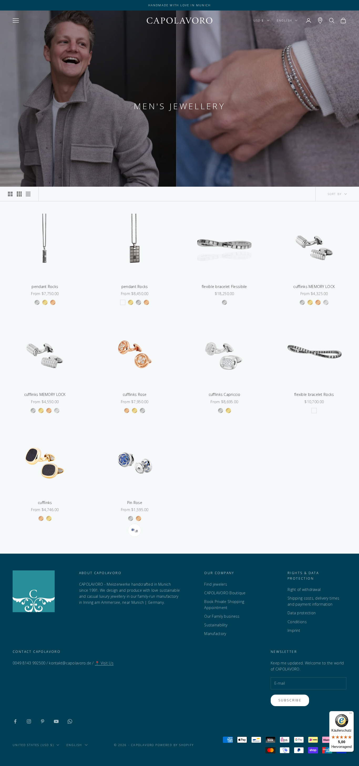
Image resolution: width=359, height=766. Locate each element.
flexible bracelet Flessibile (224, 286)
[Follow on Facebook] (15, 721)
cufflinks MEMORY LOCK (314, 286)
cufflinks (45, 502)
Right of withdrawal (304, 589)
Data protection (302, 612)
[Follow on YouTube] (56, 721)
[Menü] (350, 714)
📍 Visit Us (104, 662)
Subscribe (289, 700)
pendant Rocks (45, 286)
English (284, 20)
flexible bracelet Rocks (314, 394)
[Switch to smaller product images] (19, 194)
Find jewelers (215, 584)
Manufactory (215, 633)
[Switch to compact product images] (28, 194)
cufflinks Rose (135, 394)
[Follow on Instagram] (29, 721)
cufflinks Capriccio (224, 394)
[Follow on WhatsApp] (70, 721)
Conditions (297, 621)
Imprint (294, 630)
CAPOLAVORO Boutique (224, 592)
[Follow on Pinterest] (42, 721)
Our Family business (221, 616)
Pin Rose (134, 502)
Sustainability (215, 624)
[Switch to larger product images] (10, 194)
